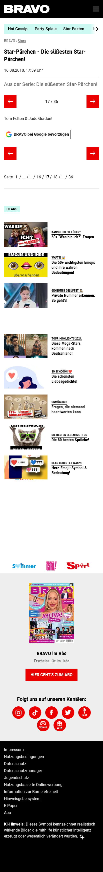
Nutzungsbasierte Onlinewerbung (33, 784)
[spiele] (43, 725)
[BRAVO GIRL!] (51, 566)
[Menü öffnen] (96, 9)
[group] (49, 29)
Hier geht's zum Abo (51, 674)
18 (55, 177)
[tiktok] (35, 712)
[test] (84, 712)
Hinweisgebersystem (22, 798)
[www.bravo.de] (27, 9)
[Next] (94, 29)
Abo (7, 812)
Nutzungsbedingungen (24, 756)
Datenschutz (15, 763)
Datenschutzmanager (23, 770)
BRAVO (9, 40)
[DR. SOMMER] (24, 566)
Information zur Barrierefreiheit (31, 791)
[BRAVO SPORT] (79, 566)
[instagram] (18, 712)
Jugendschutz (16, 777)
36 (70, 177)
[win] (60, 725)
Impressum (14, 749)
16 (38, 177)
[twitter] (68, 712)
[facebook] (51, 712)
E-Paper (11, 805)
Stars (22, 40)
